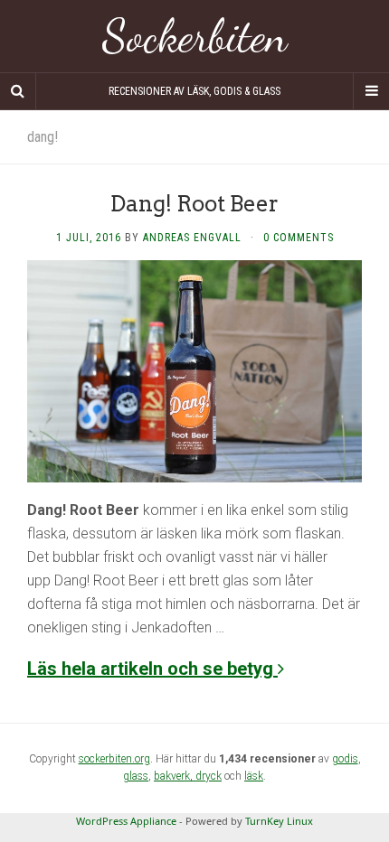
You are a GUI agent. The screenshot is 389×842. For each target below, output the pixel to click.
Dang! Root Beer (194, 204)
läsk (253, 776)
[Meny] (371, 91)
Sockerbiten (195, 36)
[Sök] (18, 91)
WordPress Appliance (126, 821)
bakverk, (174, 776)
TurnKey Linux (279, 821)
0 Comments (298, 237)
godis (345, 759)
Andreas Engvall (192, 237)
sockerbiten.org (114, 759)
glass (135, 776)
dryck (208, 776)
